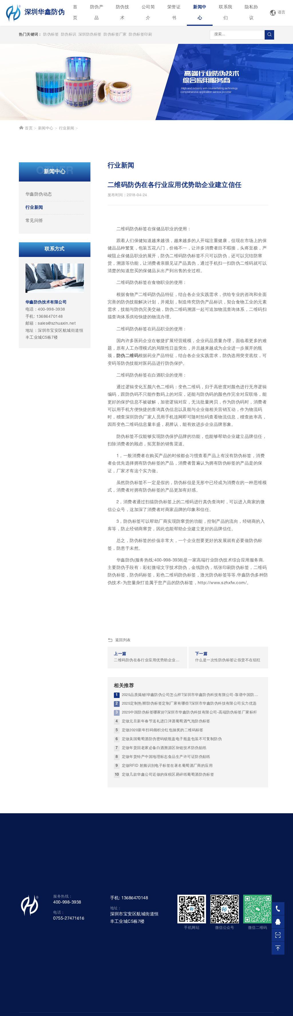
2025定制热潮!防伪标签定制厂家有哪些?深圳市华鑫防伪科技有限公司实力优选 (189, 704)
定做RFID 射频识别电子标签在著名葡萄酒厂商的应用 (167, 766)
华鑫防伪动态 (38, 194)
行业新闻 (66, 128)
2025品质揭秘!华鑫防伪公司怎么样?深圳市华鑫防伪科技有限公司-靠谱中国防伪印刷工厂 (192, 695)
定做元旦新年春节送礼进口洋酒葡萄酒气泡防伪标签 (166, 722)
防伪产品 (96, 12)
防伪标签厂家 (115, 35)
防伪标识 (68, 35)
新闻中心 (199, 12)
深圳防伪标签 (90, 35)
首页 (75, 12)
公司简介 (148, 12)
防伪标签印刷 (140, 35)
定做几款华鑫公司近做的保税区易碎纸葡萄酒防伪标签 (168, 775)
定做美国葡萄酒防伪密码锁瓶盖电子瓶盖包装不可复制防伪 (172, 739)
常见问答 (34, 221)
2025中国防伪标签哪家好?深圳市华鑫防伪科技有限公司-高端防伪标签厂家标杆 (189, 713)
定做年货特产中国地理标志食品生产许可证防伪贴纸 (166, 757)
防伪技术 (122, 12)
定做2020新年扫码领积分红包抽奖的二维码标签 (162, 730)
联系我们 (225, 12)
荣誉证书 (174, 12)
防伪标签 (51, 35)
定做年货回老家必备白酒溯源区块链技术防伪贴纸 (164, 748)
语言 (282, 13)
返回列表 (123, 640)
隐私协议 (251, 12)
